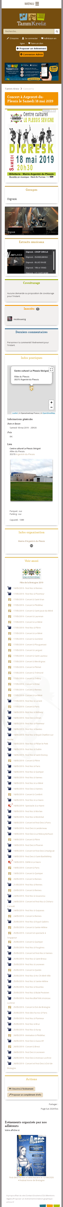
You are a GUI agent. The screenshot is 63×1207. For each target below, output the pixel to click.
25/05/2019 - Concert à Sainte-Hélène (30, 927)
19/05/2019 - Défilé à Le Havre (27, 862)
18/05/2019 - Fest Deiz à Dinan (27, 718)
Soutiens (37, 1195)
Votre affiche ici (12, 1130)
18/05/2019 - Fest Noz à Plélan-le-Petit (30, 743)
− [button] (51, 407)
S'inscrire (14, 38)
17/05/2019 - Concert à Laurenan (28, 616)
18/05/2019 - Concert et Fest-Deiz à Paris (32, 822)
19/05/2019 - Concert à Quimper (28, 873)
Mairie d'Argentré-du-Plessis (31, 541)
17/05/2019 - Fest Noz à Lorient (27, 701)
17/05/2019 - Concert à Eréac (26, 684)
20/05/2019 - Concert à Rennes (27, 879)
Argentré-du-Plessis (25, 98)
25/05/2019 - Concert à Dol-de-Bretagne (31, 1007)
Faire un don (37, 43)
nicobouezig (20, 319)
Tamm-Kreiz (12, 88)
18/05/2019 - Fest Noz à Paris (26, 766)
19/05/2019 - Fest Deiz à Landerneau (30, 828)
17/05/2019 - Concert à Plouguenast (29, 644)
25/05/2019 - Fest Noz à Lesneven (28, 964)
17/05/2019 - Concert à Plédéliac (28, 605)
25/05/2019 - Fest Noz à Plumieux (28, 1018)
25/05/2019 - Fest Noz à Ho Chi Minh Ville (32, 975)
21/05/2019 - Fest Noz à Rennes (27, 884)
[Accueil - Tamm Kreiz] (31, 18)
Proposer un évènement (32, 48)
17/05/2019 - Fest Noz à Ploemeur (28, 593)
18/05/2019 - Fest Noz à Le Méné (28, 783)
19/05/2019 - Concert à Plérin (26, 839)
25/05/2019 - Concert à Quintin (27, 970)
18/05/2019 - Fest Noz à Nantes (27, 729)
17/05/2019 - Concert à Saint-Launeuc (30, 655)
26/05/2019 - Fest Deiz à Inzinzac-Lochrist (32, 1058)
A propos (10, 1195)
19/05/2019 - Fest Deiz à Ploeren (28, 845)
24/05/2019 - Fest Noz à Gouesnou (29, 896)
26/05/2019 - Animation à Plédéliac (29, 1035)
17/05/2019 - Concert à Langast (27, 650)
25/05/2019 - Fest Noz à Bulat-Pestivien (31, 992)
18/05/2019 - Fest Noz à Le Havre (28, 800)
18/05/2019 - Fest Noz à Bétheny (28, 712)
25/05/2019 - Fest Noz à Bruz (26, 1024)
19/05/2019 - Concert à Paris (26, 867)
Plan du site (20, 1195)
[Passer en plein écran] (51, 369)
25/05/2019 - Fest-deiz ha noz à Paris (30, 1012)
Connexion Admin (32, 54)
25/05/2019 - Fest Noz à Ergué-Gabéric (31, 921)
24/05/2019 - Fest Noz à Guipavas (28, 910)
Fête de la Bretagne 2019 (31, 582)
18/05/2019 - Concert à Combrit (27, 794)
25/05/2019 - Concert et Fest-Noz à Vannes (32, 953)
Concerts (28, 88)
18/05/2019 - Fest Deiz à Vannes (28, 788)
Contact (29, 1195)
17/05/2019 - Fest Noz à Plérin (27, 627)
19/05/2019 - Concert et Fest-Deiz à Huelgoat (33, 850)
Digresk (12, 199)
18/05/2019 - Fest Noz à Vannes (27, 777)
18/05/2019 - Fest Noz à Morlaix (27, 811)
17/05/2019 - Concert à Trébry (27, 678)
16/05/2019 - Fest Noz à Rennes (27, 588)
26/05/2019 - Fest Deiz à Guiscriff (28, 1041)
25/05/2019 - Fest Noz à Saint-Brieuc (30, 958)
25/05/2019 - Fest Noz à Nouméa (28, 987)
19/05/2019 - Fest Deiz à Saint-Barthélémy (32, 856)
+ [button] (51, 402)
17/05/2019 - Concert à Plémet (27, 667)
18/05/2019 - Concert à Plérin (26, 760)
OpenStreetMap (48, 413)
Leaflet (15, 413)
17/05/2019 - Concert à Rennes (27, 689)
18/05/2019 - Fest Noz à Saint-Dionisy (30, 755)
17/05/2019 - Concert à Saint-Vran (28, 599)
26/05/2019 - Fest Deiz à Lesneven (29, 1052)
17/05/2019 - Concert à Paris (26, 706)
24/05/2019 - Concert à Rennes (27, 916)
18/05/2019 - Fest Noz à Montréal (28, 817)
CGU (44, 1195)
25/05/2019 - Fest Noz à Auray (27, 1029)
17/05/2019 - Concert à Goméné (28, 639)
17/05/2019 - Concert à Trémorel (28, 672)
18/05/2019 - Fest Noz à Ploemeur (28, 723)
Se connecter (31, 38)
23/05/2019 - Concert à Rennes (27, 890)
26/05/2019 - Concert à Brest (26, 1046)
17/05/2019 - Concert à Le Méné (27, 622)
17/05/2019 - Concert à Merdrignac (29, 661)
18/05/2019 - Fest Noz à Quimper (28, 772)
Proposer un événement (24, 1198)
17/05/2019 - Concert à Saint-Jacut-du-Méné (33, 610)
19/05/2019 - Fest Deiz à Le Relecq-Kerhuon (33, 834)
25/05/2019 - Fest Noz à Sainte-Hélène (30, 981)
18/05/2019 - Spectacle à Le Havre (28, 805)
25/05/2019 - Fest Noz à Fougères (28, 947)
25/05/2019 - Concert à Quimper (28, 941)
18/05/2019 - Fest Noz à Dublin (27, 749)
